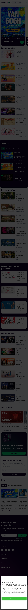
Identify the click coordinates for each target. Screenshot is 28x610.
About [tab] (23, 577)
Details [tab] (14, 577)
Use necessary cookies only (14, 606)
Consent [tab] (5, 577)
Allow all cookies (14, 598)
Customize (13, 602)
